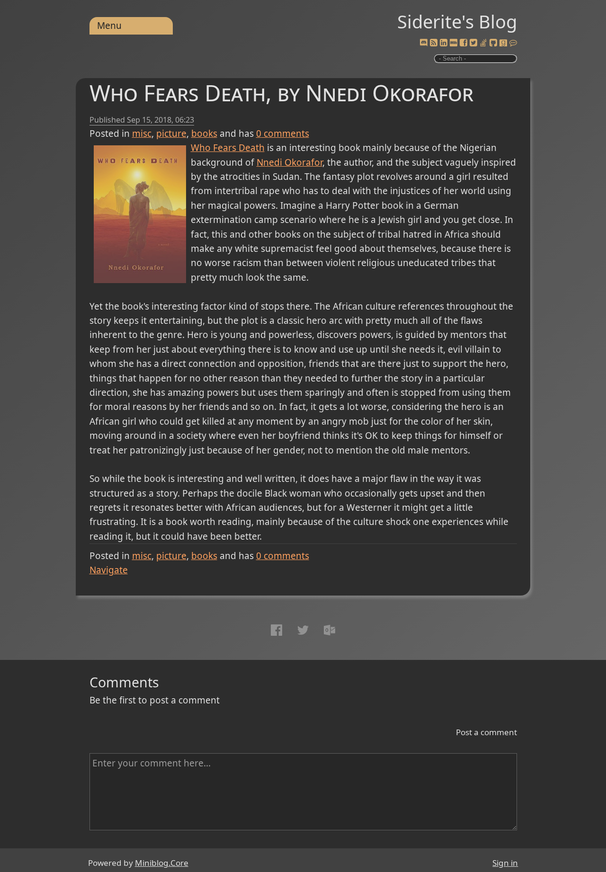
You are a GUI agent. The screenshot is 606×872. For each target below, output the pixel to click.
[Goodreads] (503, 43)
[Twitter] (473, 43)
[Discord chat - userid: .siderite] (423, 43)
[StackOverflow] (483, 43)
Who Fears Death (228, 148)
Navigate (108, 570)
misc (142, 133)
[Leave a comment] (513, 43)
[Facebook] (463, 43)
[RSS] (433, 43)
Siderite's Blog (457, 21)
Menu (109, 25)
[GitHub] (493, 43)
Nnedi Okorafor (289, 162)
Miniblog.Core (161, 862)
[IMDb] (453, 43)
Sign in (505, 862)
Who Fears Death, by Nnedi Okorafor (281, 92)
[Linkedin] (443, 43)
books (204, 133)
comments (282, 133)
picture (171, 133)
